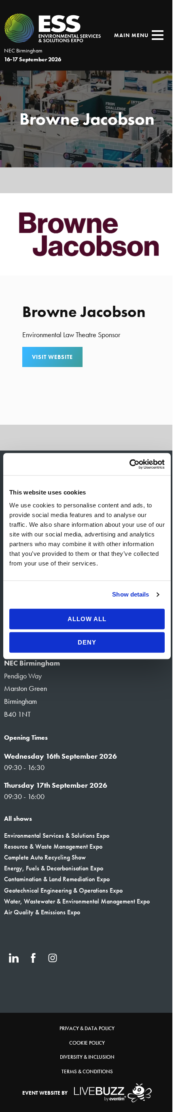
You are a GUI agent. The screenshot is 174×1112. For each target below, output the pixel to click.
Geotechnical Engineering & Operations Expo (63, 890)
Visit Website (52, 357)
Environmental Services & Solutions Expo (56, 835)
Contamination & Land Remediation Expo (57, 879)
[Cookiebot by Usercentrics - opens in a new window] (129, 464)
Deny (87, 642)
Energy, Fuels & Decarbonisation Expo (53, 868)
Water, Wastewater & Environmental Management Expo (77, 901)
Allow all (87, 618)
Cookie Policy (87, 1043)
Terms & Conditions (87, 1071)
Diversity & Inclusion (87, 1057)
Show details (130, 594)
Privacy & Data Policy (87, 1028)
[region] (87, 119)
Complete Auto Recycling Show (45, 857)
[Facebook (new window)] (33, 957)
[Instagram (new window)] (53, 957)
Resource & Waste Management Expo (53, 846)
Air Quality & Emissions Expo (42, 912)
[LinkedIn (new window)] (14, 957)
